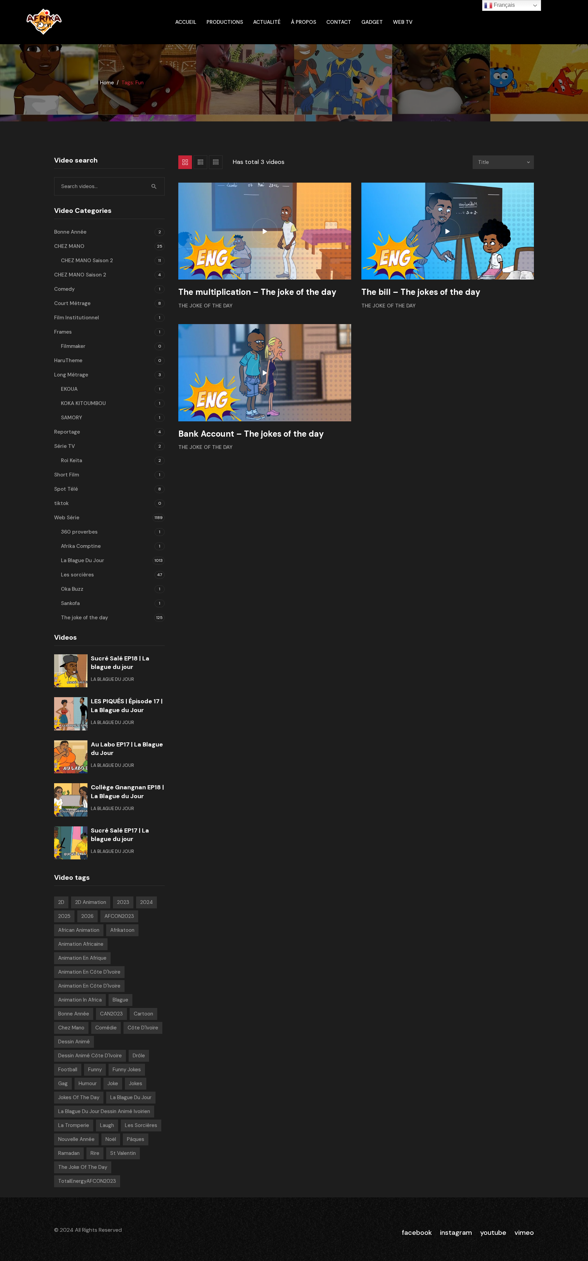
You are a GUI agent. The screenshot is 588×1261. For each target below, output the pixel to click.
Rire (95, 1153)
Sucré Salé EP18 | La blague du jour (120, 662)
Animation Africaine (80, 944)
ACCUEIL (185, 22)
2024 (146, 902)
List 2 (216, 162)
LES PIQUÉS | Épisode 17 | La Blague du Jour (127, 705)
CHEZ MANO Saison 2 (87, 260)
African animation (78, 930)
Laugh (107, 1125)
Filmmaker (73, 346)
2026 (87, 916)
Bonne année (73, 1013)
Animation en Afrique (82, 958)
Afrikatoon (122, 930)
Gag (63, 1083)
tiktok (61, 503)
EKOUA (69, 389)
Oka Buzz (72, 589)
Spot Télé (66, 489)
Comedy (64, 289)
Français (503, 5)
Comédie (106, 1027)
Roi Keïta (71, 460)
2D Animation (90, 902)
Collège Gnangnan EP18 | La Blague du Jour (127, 791)
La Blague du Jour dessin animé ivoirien (104, 1111)
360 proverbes (79, 531)
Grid (185, 162)
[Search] (154, 186)
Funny (95, 1069)
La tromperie (73, 1125)
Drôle (139, 1055)
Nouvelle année (76, 1139)
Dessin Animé (74, 1041)
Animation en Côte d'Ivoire (89, 972)
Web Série (66, 517)
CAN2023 (111, 1013)
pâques (135, 1139)
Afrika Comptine (81, 546)
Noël (110, 1139)
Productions (225, 22)
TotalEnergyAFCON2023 (87, 1181)
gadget (372, 22)
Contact (338, 22)
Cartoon (143, 1013)
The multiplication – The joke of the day (257, 292)
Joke (113, 1083)
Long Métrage (71, 374)
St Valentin (123, 1153)
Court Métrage (72, 303)
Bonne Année (70, 232)
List (200, 162)
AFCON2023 (119, 916)
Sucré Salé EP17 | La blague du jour (120, 834)
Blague (120, 999)
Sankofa (70, 603)
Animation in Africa (80, 999)
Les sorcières (77, 574)
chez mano (71, 1027)
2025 (64, 916)
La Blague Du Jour (82, 560)
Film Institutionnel (76, 317)
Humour (88, 1083)
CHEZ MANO (69, 246)
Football (67, 1069)
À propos (303, 22)
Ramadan (69, 1153)
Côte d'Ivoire (143, 1027)
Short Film (66, 474)
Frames (63, 332)
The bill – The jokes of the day (420, 292)
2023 (123, 902)
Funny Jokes (127, 1069)
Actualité (267, 22)
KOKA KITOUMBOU (83, 403)
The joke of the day (205, 305)
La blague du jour (130, 1097)
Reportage (67, 431)
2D (61, 902)
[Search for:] (109, 186)
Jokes (135, 1083)
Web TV (402, 22)
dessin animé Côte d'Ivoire (90, 1055)
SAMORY (71, 417)
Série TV (64, 446)
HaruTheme (68, 360)
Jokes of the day (78, 1097)
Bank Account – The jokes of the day (251, 433)
